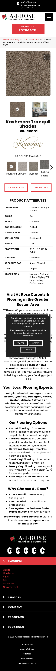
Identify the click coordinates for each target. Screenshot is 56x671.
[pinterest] (18, 550)
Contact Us (16, 187)
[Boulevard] (11, 166)
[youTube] (34, 550)
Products (34, 39)
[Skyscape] (33, 166)
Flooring (15, 39)
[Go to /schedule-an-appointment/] (28, 29)
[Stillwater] (22, 166)
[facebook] (9, 550)
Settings (28, 350)
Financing (41, 187)
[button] (28, 561)
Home (6, 39)
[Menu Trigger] (49, 17)
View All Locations (28, 8)
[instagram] (26, 550)
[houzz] (42, 550)
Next (51, 107)
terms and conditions (24, 333)
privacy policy (32, 330)
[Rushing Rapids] (44, 164)
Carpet (24, 39)
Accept (20, 343)
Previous (4, 107)
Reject (35, 343)
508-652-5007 (29, 6)
